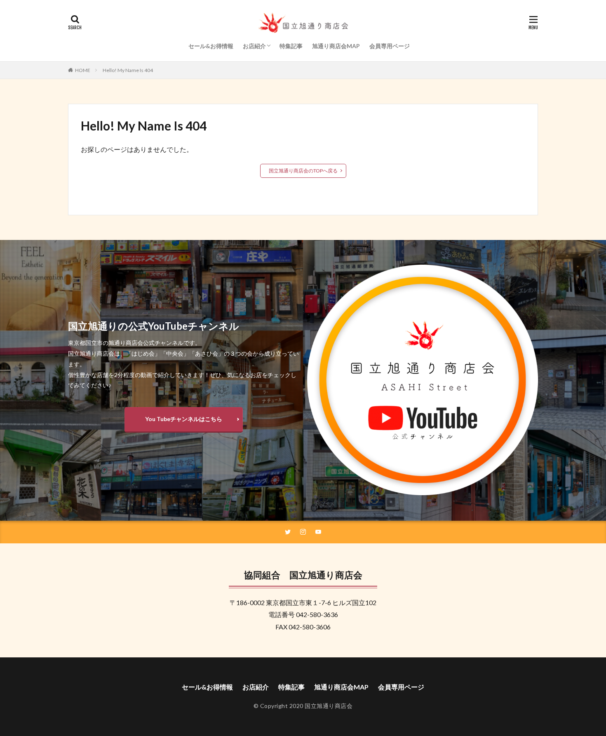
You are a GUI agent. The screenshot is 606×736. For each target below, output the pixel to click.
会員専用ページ (389, 45)
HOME (82, 70)
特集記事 (291, 45)
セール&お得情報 (210, 45)
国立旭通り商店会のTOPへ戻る (303, 171)
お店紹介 (254, 45)
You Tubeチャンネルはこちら (183, 418)
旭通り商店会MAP (336, 45)
